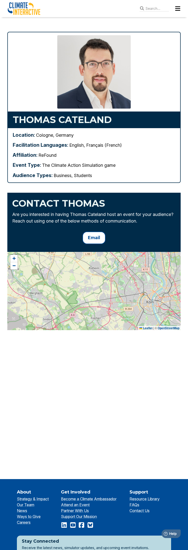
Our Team (25, 504)
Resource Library (144, 498)
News (22, 510)
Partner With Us (75, 510)
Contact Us (139, 510)
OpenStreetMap (168, 328)
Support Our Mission (79, 516)
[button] (14, 258)
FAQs (134, 504)
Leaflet (147, 328)
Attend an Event (75, 504)
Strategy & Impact (33, 498)
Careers (24, 522)
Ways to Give (29, 516)
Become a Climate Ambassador (89, 498)
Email (94, 237)
